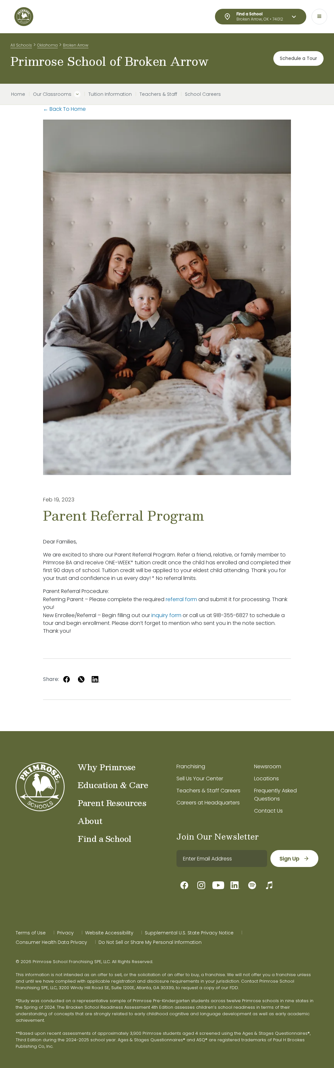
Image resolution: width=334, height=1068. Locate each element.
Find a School (104, 838)
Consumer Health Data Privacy (51, 942)
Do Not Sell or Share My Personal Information (150, 942)
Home (18, 94)
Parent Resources (112, 802)
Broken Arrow (75, 45)
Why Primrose (106, 766)
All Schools (21, 45)
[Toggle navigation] (319, 16)
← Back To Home (64, 109)
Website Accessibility (109, 933)
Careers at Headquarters (208, 802)
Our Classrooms (52, 94)
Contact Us (268, 811)
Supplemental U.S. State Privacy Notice (189, 933)
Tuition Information (110, 94)
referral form (181, 599)
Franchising (190, 766)
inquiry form (166, 615)
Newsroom (267, 766)
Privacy (65, 933)
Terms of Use (31, 933)
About (90, 820)
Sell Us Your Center (199, 778)
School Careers (203, 94)
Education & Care (113, 784)
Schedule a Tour (298, 58)
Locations (266, 778)
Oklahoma (47, 45)
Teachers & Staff (158, 94)
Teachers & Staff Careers (208, 790)
